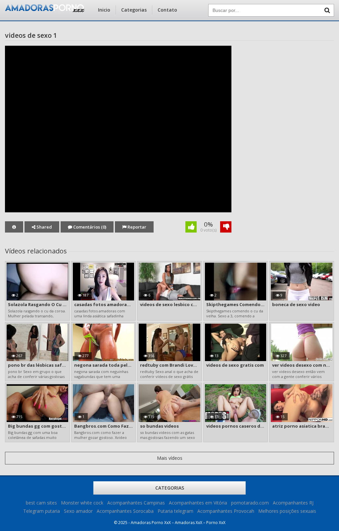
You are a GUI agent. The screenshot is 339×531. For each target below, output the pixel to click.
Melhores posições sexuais (287, 511)
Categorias (134, 10)
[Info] (14, 227)
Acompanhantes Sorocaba (125, 511)
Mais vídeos (169, 458)
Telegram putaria (41, 511)
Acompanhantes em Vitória (198, 503)
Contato (167, 10)
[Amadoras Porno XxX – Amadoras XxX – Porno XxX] (44, 10)
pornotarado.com (250, 503)
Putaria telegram (175, 511)
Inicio (104, 10)
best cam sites (41, 503)
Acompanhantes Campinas (136, 503)
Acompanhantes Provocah (225, 511)
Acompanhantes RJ (293, 503)
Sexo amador (78, 511)
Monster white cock (82, 503)
